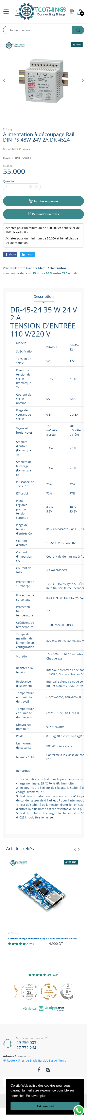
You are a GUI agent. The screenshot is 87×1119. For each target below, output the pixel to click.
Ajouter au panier (46, 201)
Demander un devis (45, 214)
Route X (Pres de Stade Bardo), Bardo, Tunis (36, 1060)
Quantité (8, 181)
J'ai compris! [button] (45, 1106)
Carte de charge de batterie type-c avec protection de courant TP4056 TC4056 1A (43, 938)
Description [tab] (44, 296)
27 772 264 (26, 1047)
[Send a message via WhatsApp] (78, 1110)
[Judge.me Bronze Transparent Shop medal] (43, 991)
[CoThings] (40, 11)
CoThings (8, 129)
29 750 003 (26, 1042)
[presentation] (75, 849)
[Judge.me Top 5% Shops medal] (63, 991)
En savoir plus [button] (36, 1096)
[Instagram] (48, 1069)
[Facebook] (39, 1069)
